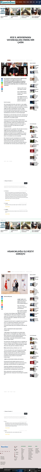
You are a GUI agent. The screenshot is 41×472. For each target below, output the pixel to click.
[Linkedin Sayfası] (8, 451)
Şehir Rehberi (30, 457)
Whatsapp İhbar (2, 463)
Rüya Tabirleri (38, 451)
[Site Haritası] (1, 453)
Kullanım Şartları (2, 462)
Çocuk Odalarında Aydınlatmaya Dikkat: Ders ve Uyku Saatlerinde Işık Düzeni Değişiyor (36, 79)
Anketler (37, 449)
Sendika (22, 458)
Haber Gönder (2, 464)
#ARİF (9, 391)
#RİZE (5, 161)
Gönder (26, 413)
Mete (5, 348)
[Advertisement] (21, 28)
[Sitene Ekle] (3, 453)
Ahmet (19, 313)
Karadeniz (20, 1)
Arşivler (17, 454)
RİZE (18, 302)
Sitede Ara (37, 448)
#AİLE (8, 161)
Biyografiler (37, 450)
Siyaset (27, 1)
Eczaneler (30, 451)
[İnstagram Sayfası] (4, 451)
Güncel (22, 459)
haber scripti (2, 470)
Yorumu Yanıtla (7, 200)
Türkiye (24, 1)
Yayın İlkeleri (2, 457)
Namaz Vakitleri (30, 450)
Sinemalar (30, 455)
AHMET (19, 299)
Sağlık (5, 6)
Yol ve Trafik (30, 449)
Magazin (22, 457)
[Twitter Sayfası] (2, 451)
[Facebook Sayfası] (1, 451)
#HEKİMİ (10, 161)
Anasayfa (2, 6)
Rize (17, 1)
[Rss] (9, 451)
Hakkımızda (2, 456)
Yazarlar (16, 452)
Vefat (22, 455)
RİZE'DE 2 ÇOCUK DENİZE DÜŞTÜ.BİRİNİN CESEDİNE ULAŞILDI (35, 150)
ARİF (22, 299)
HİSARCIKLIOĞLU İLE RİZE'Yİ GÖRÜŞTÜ (36, 145)
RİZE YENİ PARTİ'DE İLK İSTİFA (35, 131)
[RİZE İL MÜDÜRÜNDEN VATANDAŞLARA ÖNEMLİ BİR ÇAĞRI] (14, 69)
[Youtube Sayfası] (6, 451)
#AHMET (5, 391)
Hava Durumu (30, 448)
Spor (34, 1)
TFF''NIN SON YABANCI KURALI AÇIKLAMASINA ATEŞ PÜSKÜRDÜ (35, 108)
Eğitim (31, 1)
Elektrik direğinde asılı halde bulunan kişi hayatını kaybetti (35, 96)
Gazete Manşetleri (30, 459)
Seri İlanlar (30, 456)
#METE (11, 391)
